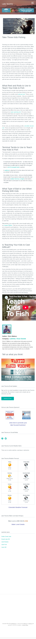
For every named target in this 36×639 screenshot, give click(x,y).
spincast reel (21, 94)
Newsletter (7, 398)
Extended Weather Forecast (18, 507)
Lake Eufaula (4, 541)
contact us (30, 623)
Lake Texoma (7, 4)
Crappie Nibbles (8, 225)
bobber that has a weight (17, 179)
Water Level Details (18, 524)
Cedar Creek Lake (6, 536)
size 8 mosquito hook (13, 167)
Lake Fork (4, 544)
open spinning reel (16, 112)
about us (25, 623)
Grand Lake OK (5, 539)
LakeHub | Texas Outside (17, 339)
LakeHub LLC (14, 623)
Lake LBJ (3, 547)
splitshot (7, 170)
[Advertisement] (18, 572)
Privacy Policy (25, 625)
